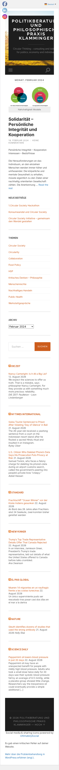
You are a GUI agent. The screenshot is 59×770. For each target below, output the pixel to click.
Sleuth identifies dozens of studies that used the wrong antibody (29, 628)
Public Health (16, 296)
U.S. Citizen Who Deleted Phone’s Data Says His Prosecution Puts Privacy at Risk (29, 455)
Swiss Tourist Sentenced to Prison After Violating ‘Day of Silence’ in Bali (28, 423)
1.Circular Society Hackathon (24, 205)
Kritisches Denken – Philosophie (25, 277)
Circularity (14, 252)
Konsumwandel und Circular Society (28, 212)
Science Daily (19, 649)
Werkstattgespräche (19, 303)
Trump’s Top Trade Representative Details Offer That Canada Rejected (28, 541)
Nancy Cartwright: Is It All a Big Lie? (28, 373)
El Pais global (20, 579)
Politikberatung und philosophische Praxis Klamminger (31, 721)
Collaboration (16, 258)
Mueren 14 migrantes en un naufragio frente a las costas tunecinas (29, 589)
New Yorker (18, 531)
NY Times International (26, 414)
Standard (17, 492)
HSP (11, 271)
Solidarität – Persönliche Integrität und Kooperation (23, 127)
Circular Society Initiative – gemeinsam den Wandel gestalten (29, 220)
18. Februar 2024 (19, 140)
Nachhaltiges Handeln (20, 290)
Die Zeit (15, 366)
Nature (15, 619)
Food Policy (15, 264)
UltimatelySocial (29, 735)
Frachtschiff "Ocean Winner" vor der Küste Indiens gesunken (28, 501)
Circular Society (17, 245)
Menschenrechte (17, 284)
